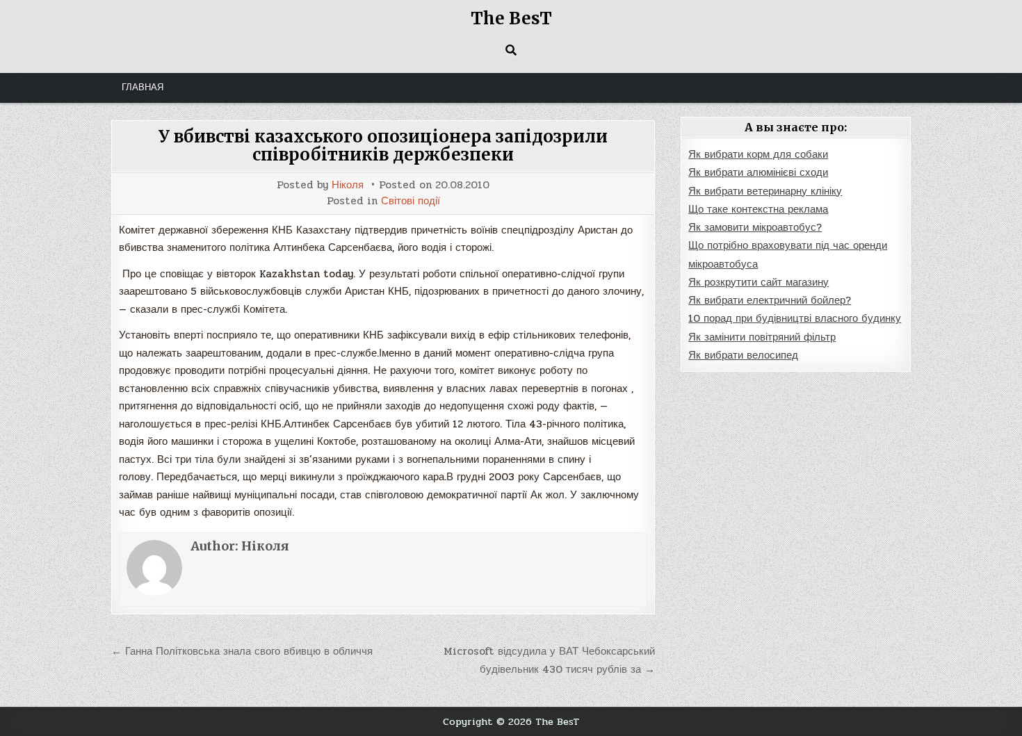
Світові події (410, 201)
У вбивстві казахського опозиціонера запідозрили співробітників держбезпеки (383, 145)
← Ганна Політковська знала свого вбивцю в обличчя (242, 651)
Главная (142, 87)
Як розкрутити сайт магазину (758, 282)
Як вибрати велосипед (743, 355)
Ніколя (348, 185)
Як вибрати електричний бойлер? (769, 300)
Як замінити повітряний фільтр (762, 337)
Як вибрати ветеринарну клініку (765, 191)
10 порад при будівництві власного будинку (794, 318)
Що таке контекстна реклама (758, 209)
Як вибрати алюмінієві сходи (758, 172)
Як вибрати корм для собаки (758, 154)
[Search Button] (511, 50)
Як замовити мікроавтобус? (755, 227)
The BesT (511, 18)
